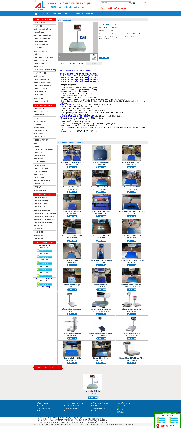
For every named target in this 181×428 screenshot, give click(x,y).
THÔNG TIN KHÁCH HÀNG (100, 403)
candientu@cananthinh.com (98, 421)
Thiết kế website (66, 424)
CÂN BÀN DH (91, 105)
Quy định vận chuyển (72, 410)
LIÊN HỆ (89, 13)
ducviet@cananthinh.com (102, 422)
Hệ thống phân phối (44, 408)
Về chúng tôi (42, 403)
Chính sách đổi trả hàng (72, 405)
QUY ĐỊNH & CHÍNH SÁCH (73, 403)
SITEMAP (79, 13)
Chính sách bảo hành (72, 408)
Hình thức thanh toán (99, 408)
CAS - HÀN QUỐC (104, 105)
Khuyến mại (96, 405)
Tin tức (41, 405)
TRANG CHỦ (44, 13)
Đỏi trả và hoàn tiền (98, 410)
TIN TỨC (68, 13)
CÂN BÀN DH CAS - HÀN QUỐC (84, 88)
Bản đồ (41, 410)
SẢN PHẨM (57, 13)
